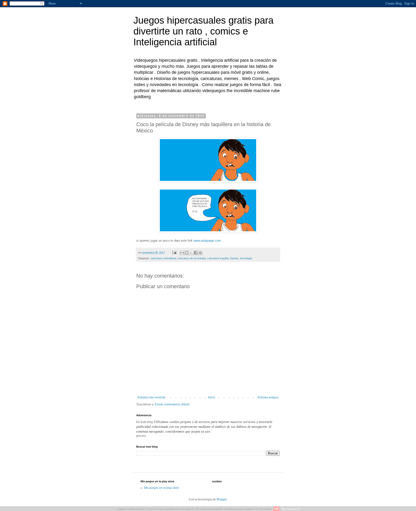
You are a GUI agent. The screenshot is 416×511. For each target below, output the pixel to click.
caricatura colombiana (163, 258)
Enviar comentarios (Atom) (172, 404)
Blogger (222, 499)
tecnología (246, 258)
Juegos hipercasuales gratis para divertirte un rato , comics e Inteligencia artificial (203, 31)
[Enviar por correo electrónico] (182, 252)
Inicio (211, 397)
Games (234, 258)
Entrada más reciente (151, 397)
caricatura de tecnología (192, 258)
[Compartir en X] (191, 252)
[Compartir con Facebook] (195, 252)
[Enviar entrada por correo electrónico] (174, 252)
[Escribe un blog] (186, 252)
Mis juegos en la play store (161, 488)
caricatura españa (217, 258)
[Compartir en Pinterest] (200, 252)
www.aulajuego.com (207, 240)
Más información (290, 508)
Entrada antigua (268, 397)
